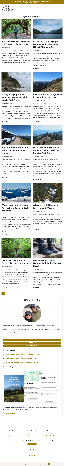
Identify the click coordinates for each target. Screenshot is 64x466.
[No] (62, 464)
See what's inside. (10, 413)
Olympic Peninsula (32, 435)
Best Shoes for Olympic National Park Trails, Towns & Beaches (47, 263)
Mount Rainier (32, 434)
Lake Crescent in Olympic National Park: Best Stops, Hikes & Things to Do (45, 44)
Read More (5, 66)
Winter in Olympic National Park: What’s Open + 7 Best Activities (15, 208)
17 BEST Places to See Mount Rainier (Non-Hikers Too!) (20, 358)
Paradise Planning (51, 434)
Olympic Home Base (51, 435)
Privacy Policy (32, 457)
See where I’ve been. (10, 336)
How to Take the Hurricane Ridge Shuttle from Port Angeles (15, 150)
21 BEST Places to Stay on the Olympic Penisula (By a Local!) (22, 354)
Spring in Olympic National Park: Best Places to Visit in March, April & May (15, 97)
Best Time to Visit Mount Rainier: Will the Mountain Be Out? (21, 362)
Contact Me (32, 455)
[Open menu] (61, 8)
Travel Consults (13, 435)
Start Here (13, 434)
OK (48, 464)
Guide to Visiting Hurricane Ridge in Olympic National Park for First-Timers (46, 150)
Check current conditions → (32, 2)
